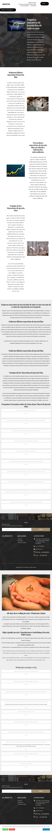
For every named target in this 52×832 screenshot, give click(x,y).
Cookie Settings (46, 829)
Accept (5, 829)
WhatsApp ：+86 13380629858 (42, 552)
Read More (48, 826)
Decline (12, 829)
